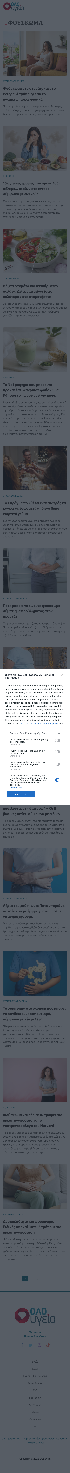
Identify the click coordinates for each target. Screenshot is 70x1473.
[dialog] (35, 736)
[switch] (57, 740)
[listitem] (35, 733)
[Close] (64, 675)
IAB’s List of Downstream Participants (39, 723)
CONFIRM (21, 794)
